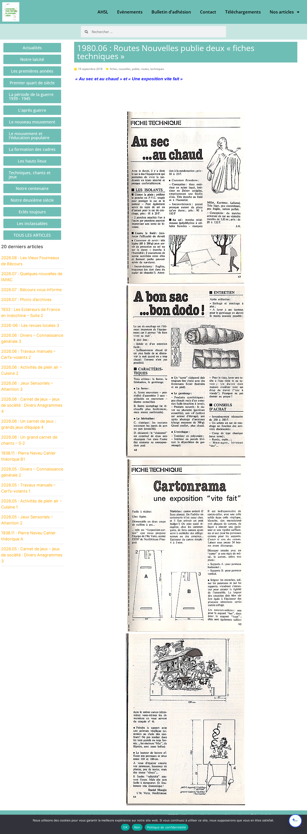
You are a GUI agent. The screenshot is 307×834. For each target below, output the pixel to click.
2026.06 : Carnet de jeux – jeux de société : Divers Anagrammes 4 (31, 405)
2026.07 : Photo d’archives (26, 299)
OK (125, 827)
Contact (208, 12)
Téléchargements (243, 12)
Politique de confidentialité (166, 827)
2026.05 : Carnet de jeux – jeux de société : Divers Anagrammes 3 (31, 554)
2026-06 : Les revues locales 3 (30, 325)
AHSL (103, 12)
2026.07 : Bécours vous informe (31, 289)
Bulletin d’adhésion (171, 12)
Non (137, 827)
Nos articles (282, 12)
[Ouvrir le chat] (295, 820)
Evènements (129, 12)
